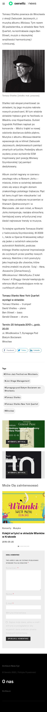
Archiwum (6, 691)
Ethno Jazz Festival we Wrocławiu (21, 374)
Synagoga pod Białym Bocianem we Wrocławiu (22, 389)
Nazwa (10, 594)
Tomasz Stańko (13, 398)
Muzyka (17, 528)
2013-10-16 (13, 436)
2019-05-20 (8, 542)
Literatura (10, 425)
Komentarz (11, 568)
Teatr (8, 456)
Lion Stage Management (18, 381)
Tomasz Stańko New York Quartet (22, 404)
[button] (18, 546)
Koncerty (6, 528)
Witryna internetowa (16, 613)
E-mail (10, 604)
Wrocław (10, 411)
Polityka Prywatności (27, 672)
